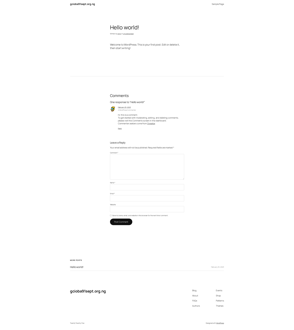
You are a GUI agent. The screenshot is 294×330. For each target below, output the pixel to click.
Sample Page (218, 4)
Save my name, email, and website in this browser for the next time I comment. (140, 215)
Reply (120, 128)
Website (113, 204)
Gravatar (151, 123)
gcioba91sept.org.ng (82, 4)
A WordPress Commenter (127, 110)
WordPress (220, 323)
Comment (114, 153)
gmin (119, 34)
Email (112, 193)
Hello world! (76, 267)
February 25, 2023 (124, 107)
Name (112, 183)
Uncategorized (128, 34)
